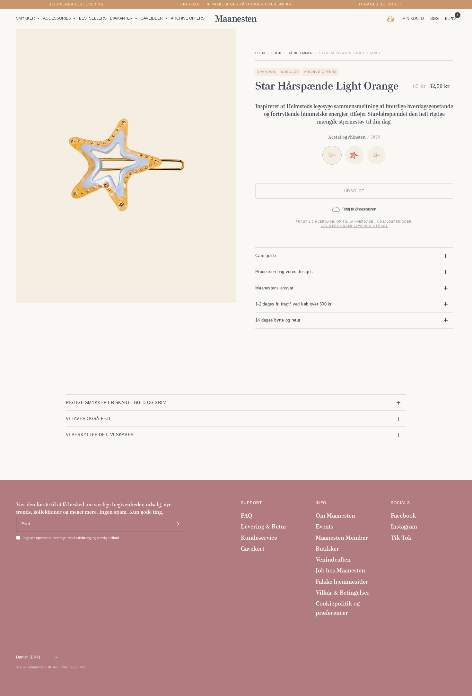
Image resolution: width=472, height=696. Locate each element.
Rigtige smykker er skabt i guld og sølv (116, 402)
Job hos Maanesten (340, 570)
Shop (276, 53)
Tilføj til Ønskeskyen (359, 209)
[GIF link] (392, 18)
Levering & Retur (264, 526)
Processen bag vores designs (284, 271)
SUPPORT (251, 503)
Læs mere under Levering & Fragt (354, 226)
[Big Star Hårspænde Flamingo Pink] (354, 155)
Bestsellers (93, 18)
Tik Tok (401, 537)
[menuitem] (28, 18)
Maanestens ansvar (274, 288)
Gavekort (252, 548)
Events (324, 526)
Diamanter (121, 18)
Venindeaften (333, 559)
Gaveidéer (152, 18)
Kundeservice (259, 537)
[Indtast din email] (176, 523)
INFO (321, 503)
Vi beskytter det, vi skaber (100, 434)
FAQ (246, 515)
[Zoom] (222, 42)
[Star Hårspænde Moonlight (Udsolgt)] (376, 155)
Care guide (265, 255)
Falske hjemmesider (342, 581)
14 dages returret (380, 4)
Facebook (403, 515)
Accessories (57, 18)
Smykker (25, 18)
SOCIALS (400, 503)
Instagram (404, 526)
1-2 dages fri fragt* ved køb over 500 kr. (294, 304)
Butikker (327, 548)
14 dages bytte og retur (277, 320)
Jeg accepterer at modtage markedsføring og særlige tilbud (71, 538)
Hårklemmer (300, 53)
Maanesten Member (342, 537)
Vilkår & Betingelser (343, 592)
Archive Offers (188, 18)
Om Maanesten (335, 515)
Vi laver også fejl (88, 418)
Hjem (260, 53)
